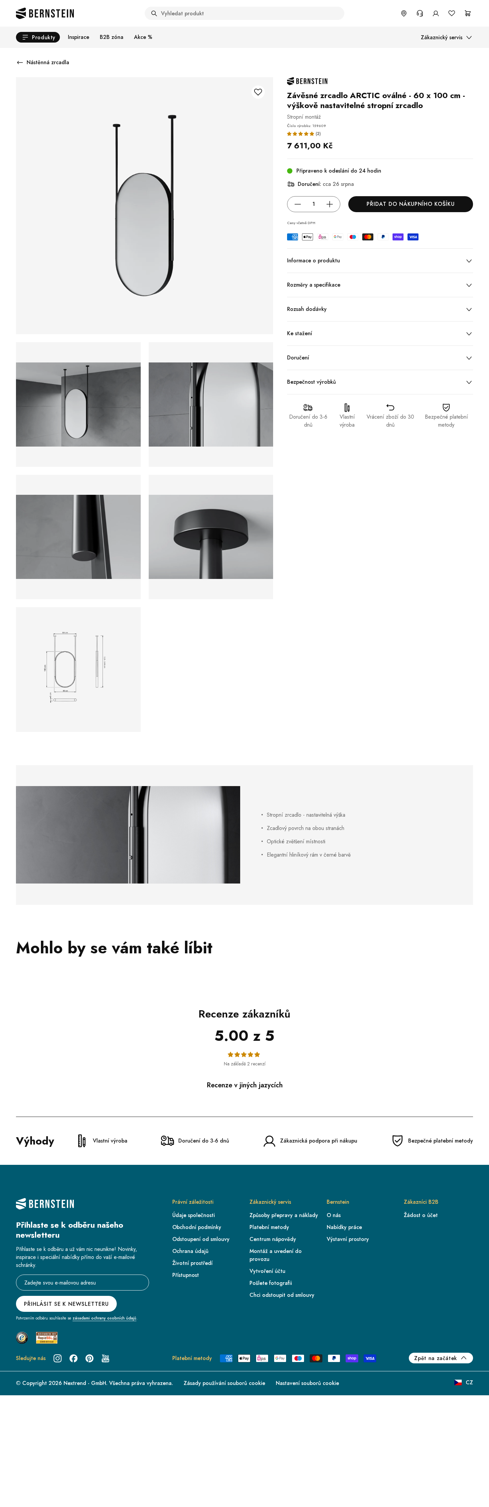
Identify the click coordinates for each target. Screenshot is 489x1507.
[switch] (22, 1493)
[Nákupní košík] (467, 13)
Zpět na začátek (435, 1358)
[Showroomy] (404, 13)
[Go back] (20, 63)
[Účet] (435, 13)
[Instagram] (58, 1358)
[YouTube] (105, 1358)
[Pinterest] (89, 1358)
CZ (469, 1382)
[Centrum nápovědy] (419, 13)
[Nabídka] (34, 1476)
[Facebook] (74, 1358)
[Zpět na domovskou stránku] (45, 13)
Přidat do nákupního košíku (411, 204)
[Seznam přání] (451, 13)
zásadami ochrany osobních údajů (104, 1318)
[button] (300, 133)
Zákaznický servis (441, 37)
